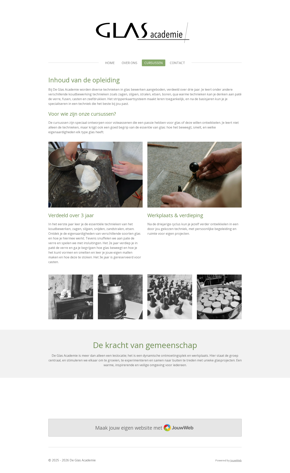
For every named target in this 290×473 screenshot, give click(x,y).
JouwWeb (236, 460)
